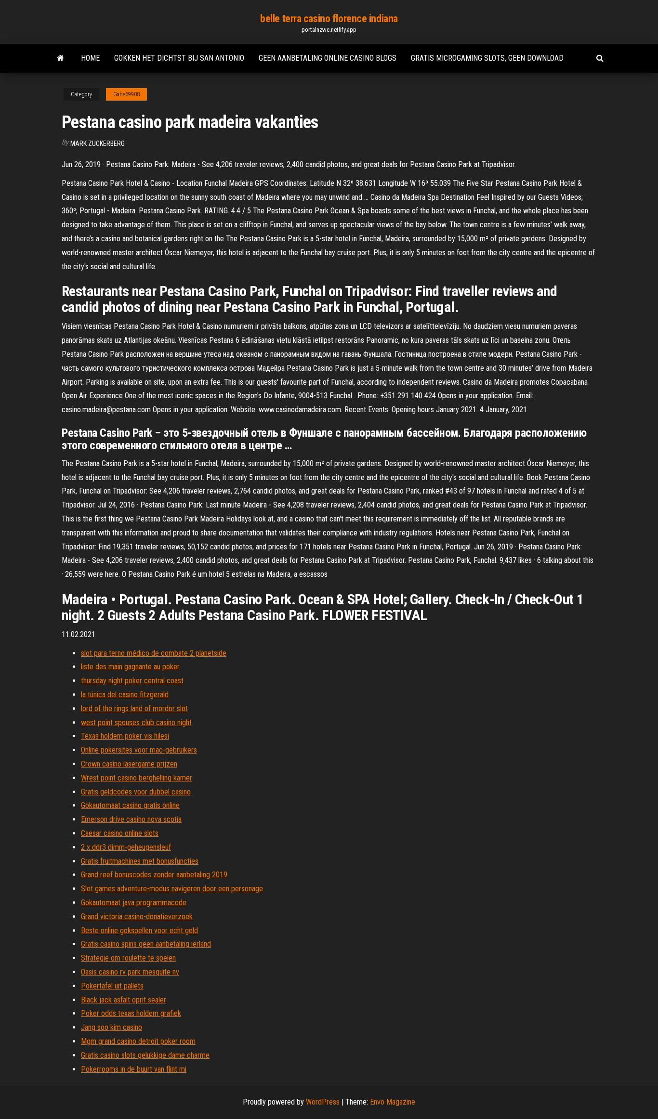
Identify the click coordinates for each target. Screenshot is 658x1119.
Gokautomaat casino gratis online (130, 805)
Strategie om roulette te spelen (128, 958)
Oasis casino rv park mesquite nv (130, 971)
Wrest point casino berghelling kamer (136, 777)
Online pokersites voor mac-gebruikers (139, 750)
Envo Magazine (392, 1101)
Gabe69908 (126, 94)
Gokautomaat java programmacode (133, 902)
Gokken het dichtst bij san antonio (179, 58)
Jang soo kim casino (111, 1027)
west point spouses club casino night (136, 722)
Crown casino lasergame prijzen (129, 763)
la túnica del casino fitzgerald (125, 694)
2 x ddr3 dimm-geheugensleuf (126, 847)
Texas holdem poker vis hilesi (125, 736)
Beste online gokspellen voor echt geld (139, 930)
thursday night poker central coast (132, 680)
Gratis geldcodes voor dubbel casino (136, 791)
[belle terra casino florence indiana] (60, 58)
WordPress (323, 1101)
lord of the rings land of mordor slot (134, 708)
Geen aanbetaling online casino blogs (327, 58)
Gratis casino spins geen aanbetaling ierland (146, 944)
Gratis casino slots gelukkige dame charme (145, 1055)
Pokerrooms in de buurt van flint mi (133, 1069)
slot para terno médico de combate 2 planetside (153, 653)
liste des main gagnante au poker (130, 666)
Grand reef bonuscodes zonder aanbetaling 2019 (154, 874)
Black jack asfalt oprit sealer (123, 999)
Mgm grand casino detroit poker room (138, 1041)
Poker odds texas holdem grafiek (131, 1013)
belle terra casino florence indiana (329, 19)
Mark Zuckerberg (97, 143)
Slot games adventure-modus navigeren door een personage (172, 888)
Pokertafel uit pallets (112, 985)
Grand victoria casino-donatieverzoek (137, 916)
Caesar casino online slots (119, 833)
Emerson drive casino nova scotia (131, 819)
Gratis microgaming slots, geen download (487, 58)
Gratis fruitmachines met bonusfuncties (139, 861)
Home (90, 58)
